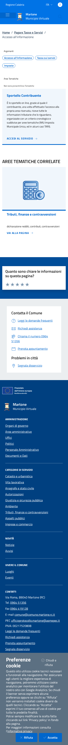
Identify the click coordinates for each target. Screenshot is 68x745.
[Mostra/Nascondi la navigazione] (7, 15)
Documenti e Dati (16, 455)
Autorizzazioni (14, 494)
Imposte (9, 66)
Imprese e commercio (18, 524)
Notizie (9, 545)
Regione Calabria (15, 5)
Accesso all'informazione (18, 58)
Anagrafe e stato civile (19, 488)
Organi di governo (16, 425)
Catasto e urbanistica (18, 476)
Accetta (55, 737)
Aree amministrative (18, 431)
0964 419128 (19, 608)
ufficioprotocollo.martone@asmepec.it (35, 620)
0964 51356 (18, 602)
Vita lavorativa (14, 482)
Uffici (8, 437)
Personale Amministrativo (22, 449)
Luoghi (9, 571)
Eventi (9, 577)
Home (6, 32)
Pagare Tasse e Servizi (28, 32)
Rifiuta (30, 737)
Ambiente (11, 506)
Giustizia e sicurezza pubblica (24, 500)
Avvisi (9, 551)
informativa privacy (19, 731)
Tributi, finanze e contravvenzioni (26, 512)
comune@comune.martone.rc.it (35, 614)
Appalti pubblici (15, 518)
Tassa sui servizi (46, 58)
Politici (9, 443)
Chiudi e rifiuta (53, 662)
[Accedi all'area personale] (60, 4)
